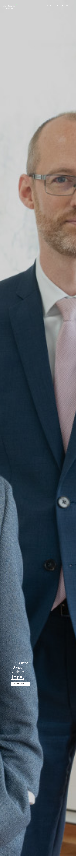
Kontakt (65, 6)
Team (59, 6)
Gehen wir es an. (20, 684)
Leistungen (51, 6)
